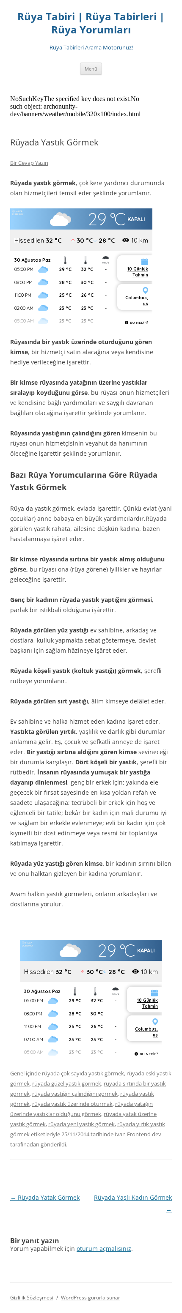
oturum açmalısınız (104, 1249)
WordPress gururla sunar (90, 1297)
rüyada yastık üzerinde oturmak (72, 1104)
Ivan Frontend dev (138, 1134)
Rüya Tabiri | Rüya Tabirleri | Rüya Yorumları (91, 23)
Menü (91, 69)
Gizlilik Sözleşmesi (31, 1297)
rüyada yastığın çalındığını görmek (75, 1093)
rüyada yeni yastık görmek (81, 1124)
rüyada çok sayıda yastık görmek (83, 1073)
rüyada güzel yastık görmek (66, 1083)
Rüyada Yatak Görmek (45, 1197)
